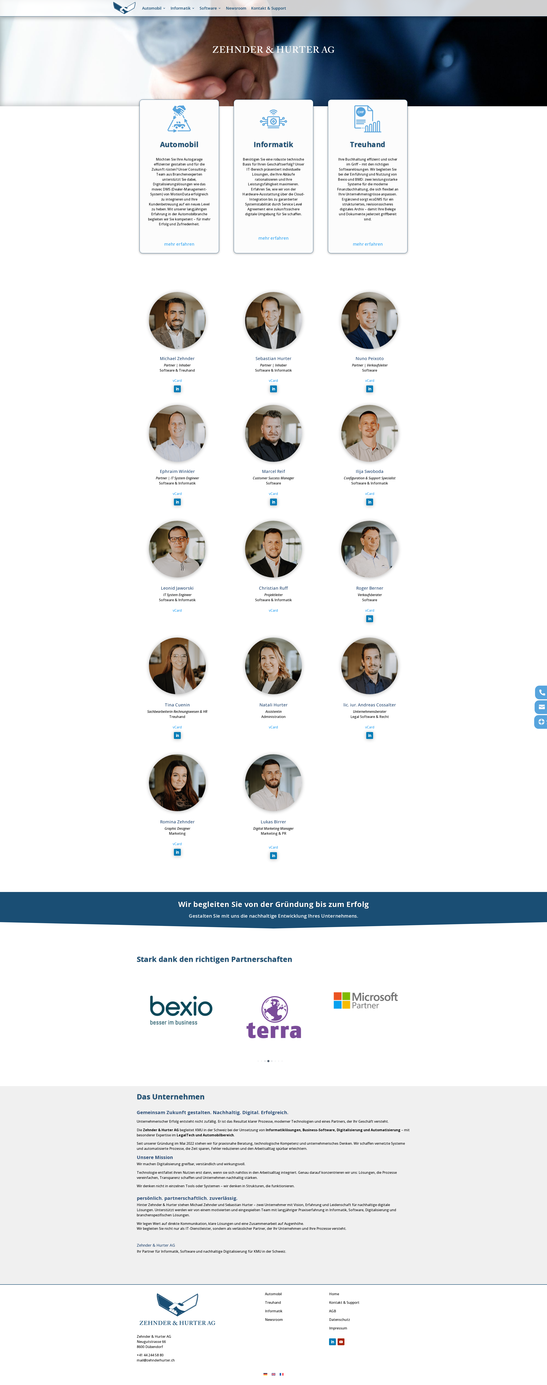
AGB (332, 1311)
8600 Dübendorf (150, 1346)
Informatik (273, 1311)
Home (334, 1294)
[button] (254, 1061)
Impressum (338, 1328)
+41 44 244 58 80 (150, 1355)
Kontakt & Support (268, 8)
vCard (177, 380)
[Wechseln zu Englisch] (273, 1374)
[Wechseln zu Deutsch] (265, 1374)
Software (208, 8)
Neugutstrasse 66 (151, 1341)
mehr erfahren (179, 244)
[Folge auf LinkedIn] (177, 388)
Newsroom (236, 8)
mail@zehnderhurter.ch (156, 1360)
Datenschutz (339, 1319)
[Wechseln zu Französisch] (282, 1374)
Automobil (152, 8)
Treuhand (273, 1302)
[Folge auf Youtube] (341, 1341)
